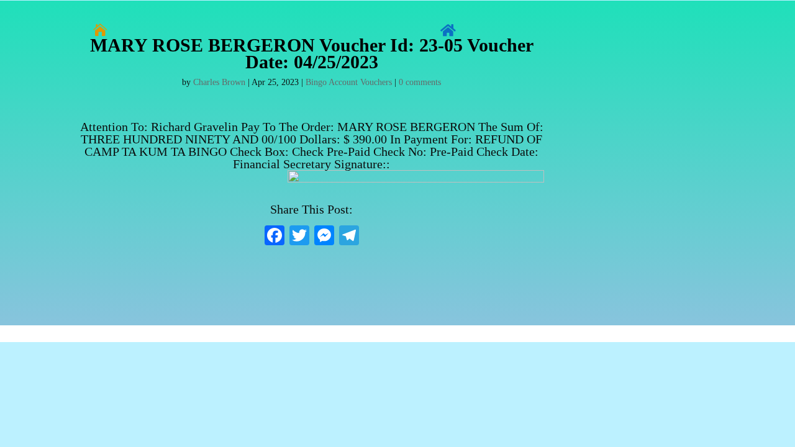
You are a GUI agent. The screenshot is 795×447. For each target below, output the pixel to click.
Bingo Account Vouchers (349, 82)
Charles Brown (219, 82)
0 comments (420, 82)
